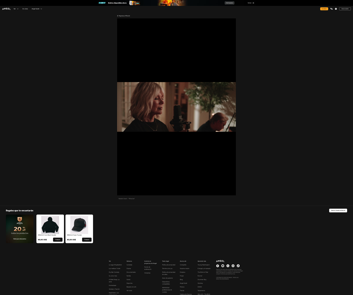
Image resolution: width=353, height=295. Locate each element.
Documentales (131, 272)
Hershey (200, 283)
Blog (181, 279)
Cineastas (147, 273)
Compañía (183, 265)
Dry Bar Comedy (114, 272)
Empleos (182, 272)
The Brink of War (203, 272)
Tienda (182, 290)
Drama (129, 268)
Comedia (129, 265)
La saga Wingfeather (115, 265)
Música (182, 287)
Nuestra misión (184, 268)
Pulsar (182, 276)
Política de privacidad (168, 265)
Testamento (201, 290)
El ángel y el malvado (204, 268)
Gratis (128, 279)
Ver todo (129, 290)
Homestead (112, 285)
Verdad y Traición (114, 289)
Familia (129, 276)
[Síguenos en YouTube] (222, 265)
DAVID (200, 287)
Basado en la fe (131, 287)
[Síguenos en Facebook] (217, 265)
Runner (200, 276)
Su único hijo (113, 276)
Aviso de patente (167, 278)
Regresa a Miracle (124, 16)
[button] (17, 9)
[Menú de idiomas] (331, 9)
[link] (25, 8)
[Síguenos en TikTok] (238, 265)
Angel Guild (183, 283)
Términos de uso (167, 268)
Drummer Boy (202, 279)
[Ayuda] (336, 9)
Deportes (129, 283)
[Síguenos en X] (227, 265)
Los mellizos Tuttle (114, 268)
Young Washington (204, 265)
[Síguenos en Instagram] (233, 265)
